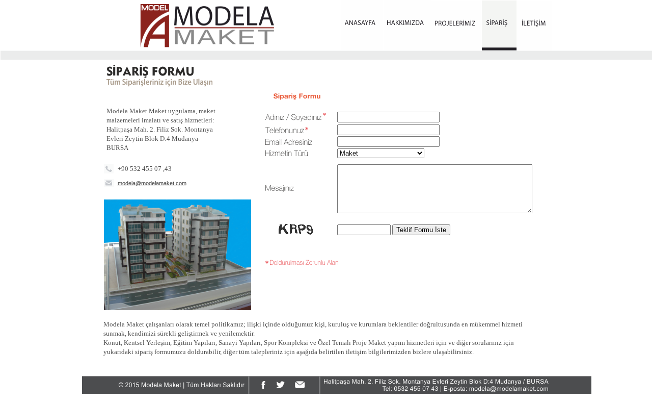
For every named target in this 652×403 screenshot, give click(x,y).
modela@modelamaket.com (152, 183)
